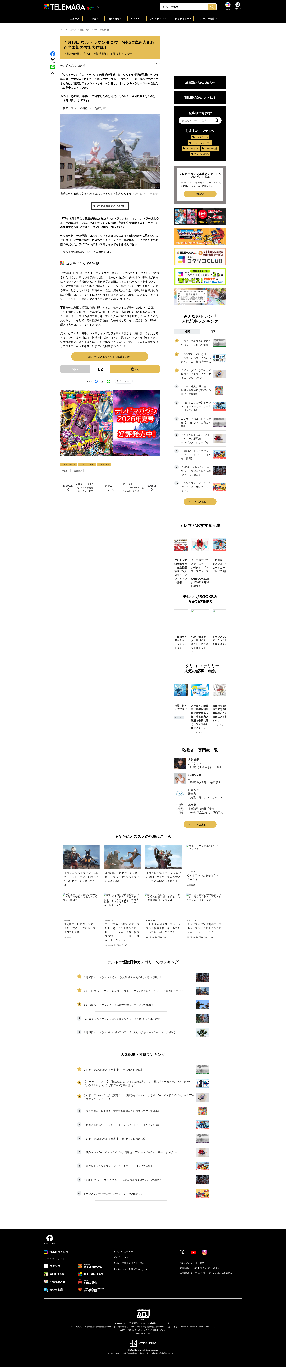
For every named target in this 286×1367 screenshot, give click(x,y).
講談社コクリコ (220, 729)
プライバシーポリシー (211, 1268)
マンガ (92, 18)
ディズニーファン (122, 1257)
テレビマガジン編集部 (72, 65)
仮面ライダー (182, 18)
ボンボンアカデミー (123, 1251)
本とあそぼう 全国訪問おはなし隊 (130, 1269)
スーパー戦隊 (207, 18)
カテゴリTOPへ (110, 487)
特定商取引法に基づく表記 (192, 1273)
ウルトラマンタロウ (87, 464)
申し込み (200, 193)
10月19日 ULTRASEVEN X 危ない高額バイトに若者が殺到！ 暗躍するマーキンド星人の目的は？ (133, 487)
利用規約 (200, 1262)
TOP (62, 29)
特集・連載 (114, 18)
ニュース (74, 18)
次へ (135, 369)
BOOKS (135, 18)
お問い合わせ (186, 1262)
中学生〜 (65, 471)
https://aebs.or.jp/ (143, 1333)
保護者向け (77, 471)
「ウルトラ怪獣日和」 (73, 252)
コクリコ (177, 732)
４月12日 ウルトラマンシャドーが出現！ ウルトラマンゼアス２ (86, 487)
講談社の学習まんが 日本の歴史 (128, 1263)
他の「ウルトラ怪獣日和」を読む (83, 108)
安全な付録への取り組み (220, 1273)
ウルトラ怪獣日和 (102, 29)
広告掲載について (188, 1268)
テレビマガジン (201, 154)
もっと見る (200, 501)
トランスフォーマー (201, 142)
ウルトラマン (157, 18)
